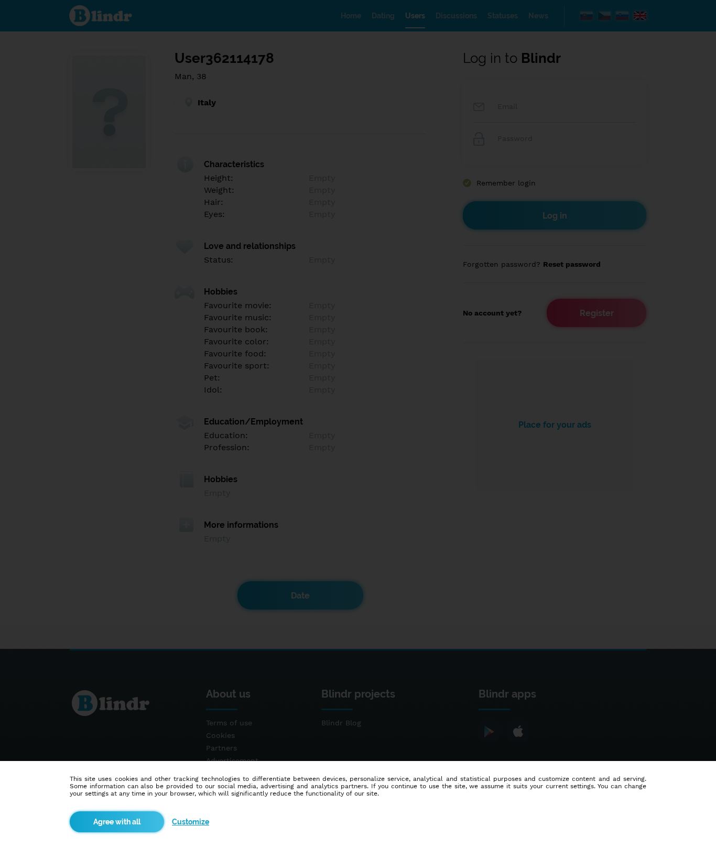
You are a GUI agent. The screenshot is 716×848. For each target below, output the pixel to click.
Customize (190, 822)
